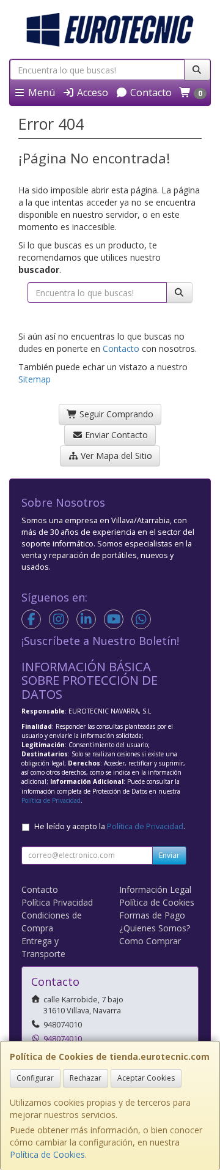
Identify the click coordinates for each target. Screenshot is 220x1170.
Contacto (150, 92)
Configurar (35, 1078)
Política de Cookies (47, 1154)
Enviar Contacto (115, 435)
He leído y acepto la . (109, 826)
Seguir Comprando (115, 414)
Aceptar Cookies (146, 1078)
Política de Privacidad (51, 800)
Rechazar (85, 1078)
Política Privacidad (57, 902)
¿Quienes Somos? (154, 928)
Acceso (91, 92)
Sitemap (34, 379)
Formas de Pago (152, 915)
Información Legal (155, 889)
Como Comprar (150, 941)
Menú (40, 92)
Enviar (169, 855)
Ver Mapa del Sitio (115, 455)
